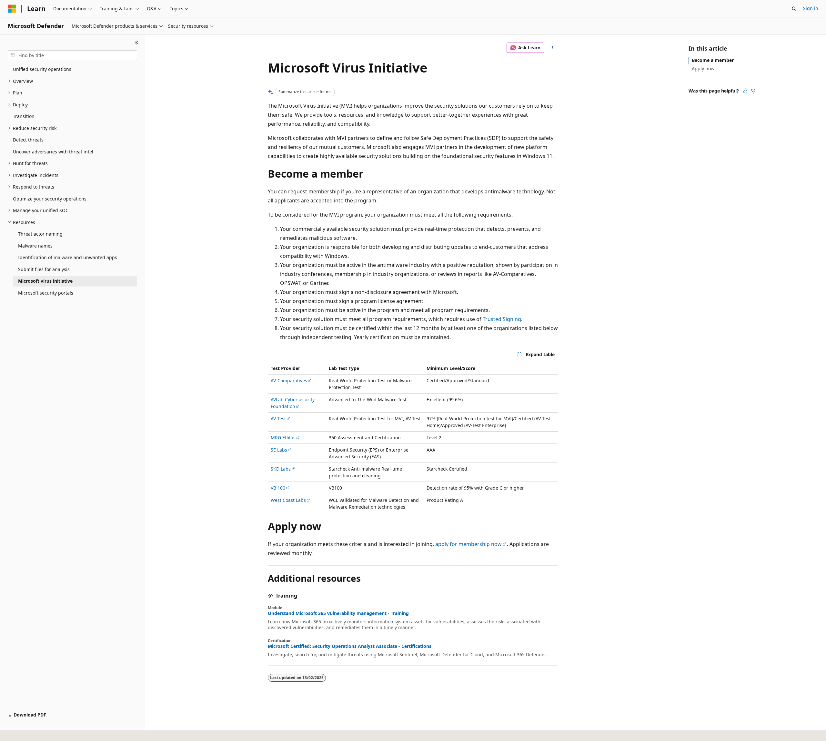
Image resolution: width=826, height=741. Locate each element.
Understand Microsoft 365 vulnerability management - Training (338, 613)
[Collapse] (136, 42)
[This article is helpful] (745, 91)
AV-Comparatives (289, 380)
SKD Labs (281, 469)
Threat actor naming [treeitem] (40, 234)
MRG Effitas (283, 437)
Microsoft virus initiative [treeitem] (45, 281)
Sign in (810, 8)
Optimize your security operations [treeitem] (49, 199)
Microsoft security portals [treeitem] (45, 293)
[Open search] (794, 9)
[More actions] (552, 48)
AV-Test (278, 418)
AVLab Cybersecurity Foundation (293, 402)
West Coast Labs (288, 500)
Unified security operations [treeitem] (42, 69)
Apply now (703, 68)
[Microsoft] (12, 9)
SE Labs (279, 450)
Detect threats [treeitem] (28, 140)
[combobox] (72, 55)
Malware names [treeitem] (35, 246)
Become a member (713, 60)
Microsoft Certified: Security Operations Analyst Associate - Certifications (349, 646)
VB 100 (278, 488)
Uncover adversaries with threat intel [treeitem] (53, 152)
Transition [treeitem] (24, 116)
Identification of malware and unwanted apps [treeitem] (67, 257)
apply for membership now (468, 544)
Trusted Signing (502, 319)
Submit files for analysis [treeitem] (44, 269)
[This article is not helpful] (753, 91)
